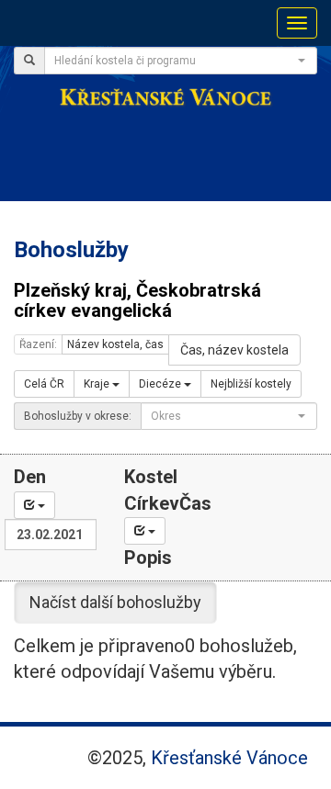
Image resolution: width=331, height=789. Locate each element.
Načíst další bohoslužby (115, 602)
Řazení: (38, 344)
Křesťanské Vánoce (229, 758)
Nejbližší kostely (251, 384)
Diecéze (161, 384)
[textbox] (175, 60)
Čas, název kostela (234, 350)
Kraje (98, 384)
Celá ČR (44, 384)
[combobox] (180, 60)
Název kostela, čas (115, 344)
